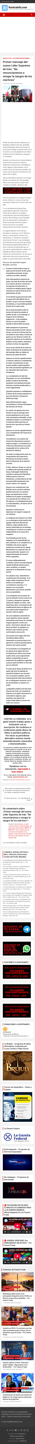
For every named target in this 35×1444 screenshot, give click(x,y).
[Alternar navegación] (3, 15)
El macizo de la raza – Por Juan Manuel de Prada (17, 799)
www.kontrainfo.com (20, 777)
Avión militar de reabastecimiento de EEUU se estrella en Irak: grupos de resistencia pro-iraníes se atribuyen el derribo (18, 790)
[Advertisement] (17, 35)
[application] (17, 1225)
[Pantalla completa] (30, 1232)
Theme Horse (20, 1438)
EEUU (10, 780)
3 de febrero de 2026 (9, 1369)
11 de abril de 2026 (8, 1302)
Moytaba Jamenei (24, 780)
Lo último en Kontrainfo (21, 58)
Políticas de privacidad (16, 1436)
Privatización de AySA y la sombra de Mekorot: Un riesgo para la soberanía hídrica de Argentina (17, 1397)
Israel (17, 780)
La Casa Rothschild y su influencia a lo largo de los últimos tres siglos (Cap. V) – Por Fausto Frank (17, 889)
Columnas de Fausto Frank (14, 1270)
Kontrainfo (22, 1434)
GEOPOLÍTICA (7, 58)
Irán (14, 780)
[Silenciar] (27, 1232)
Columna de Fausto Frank (11, 1287)
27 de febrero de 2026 (9, 1337)
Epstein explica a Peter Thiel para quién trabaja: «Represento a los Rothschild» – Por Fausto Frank (15, 1365)
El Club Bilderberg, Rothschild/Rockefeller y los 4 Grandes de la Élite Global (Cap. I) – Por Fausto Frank (17, 862)
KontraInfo (19, 83)
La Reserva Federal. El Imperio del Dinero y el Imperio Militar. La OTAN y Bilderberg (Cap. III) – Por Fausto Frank (17, 876)
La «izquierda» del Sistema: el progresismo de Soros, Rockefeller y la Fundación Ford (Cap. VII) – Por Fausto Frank (17, 901)
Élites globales (8, 1289)
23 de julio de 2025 (8, 1401)
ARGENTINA (6, 1388)
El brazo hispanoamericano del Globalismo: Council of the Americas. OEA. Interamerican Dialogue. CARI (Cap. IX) (16, 914)
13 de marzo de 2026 (9, 83)
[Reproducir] (5, 1232)
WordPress (23, 1441)
